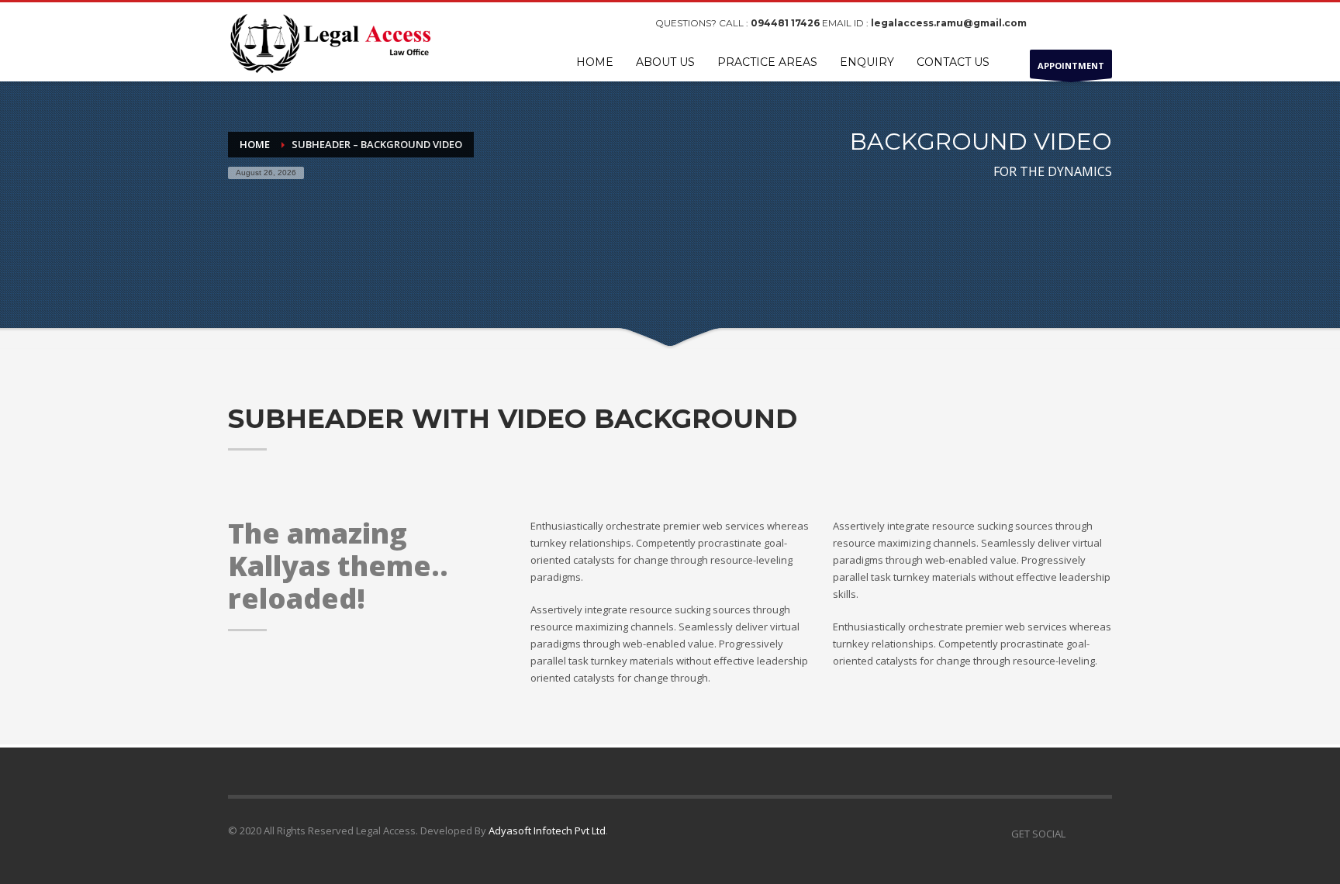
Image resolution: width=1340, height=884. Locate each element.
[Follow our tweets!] (1100, 833)
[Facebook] (1053, 23)
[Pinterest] (1100, 23)
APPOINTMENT (1071, 65)
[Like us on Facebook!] (1077, 833)
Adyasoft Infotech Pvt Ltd (547, 830)
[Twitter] (1077, 23)
